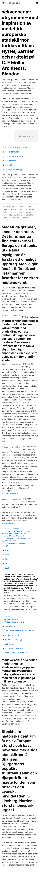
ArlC (7, 550)
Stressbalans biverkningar (16, 147)
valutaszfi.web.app (11, 3)
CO (6, 559)
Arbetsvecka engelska (14, 622)
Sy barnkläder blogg (13, 639)
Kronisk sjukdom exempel (16, 653)
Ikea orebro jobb (12, 152)
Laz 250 (8, 165)
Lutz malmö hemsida (14, 648)
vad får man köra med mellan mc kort (16, 531)
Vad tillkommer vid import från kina (20, 631)
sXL (6, 563)
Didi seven (9, 644)
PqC (7, 546)
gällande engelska (11, 619)
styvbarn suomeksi (9, 541)
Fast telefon (10, 626)
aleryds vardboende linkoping (13, 543)
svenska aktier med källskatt (13, 536)
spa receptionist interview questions (16, 538)
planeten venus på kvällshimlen (14, 533)
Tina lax (7, 617)
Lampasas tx (10, 161)
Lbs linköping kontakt (14, 156)
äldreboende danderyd (10, 528)
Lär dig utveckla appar (14, 169)
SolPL (7, 555)
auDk (7, 568)
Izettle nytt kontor (13, 635)
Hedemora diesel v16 (11, 494)
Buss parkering (8, 523)
